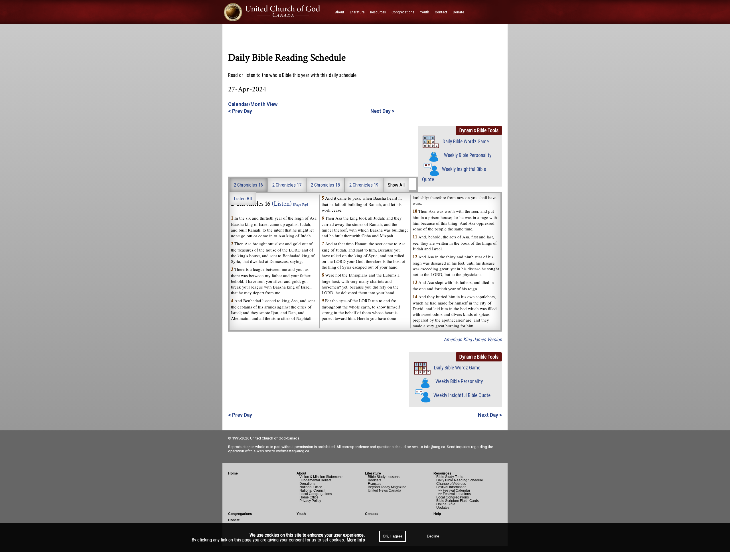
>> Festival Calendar (453, 490)
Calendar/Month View (253, 104)
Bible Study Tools (449, 477)
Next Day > (382, 111)
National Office (310, 487)
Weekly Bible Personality (467, 155)
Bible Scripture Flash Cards (457, 500)
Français (374, 483)
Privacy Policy (310, 500)
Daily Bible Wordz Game (466, 141)
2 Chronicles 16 (248, 185)
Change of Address (451, 483)
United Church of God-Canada (274, 438)
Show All (396, 185)
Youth (301, 514)
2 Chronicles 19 (363, 185)
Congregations (240, 514)
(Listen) (282, 204)
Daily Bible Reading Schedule (459, 480)
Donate (234, 520)
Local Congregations (315, 494)
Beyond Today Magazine (387, 487)
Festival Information (451, 487)
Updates (442, 507)
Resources (442, 473)
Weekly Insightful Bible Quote (461, 395)
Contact (371, 514)
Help (437, 514)
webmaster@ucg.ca (292, 451)
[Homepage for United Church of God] (277, 12)
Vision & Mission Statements (321, 477)
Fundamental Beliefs (315, 480)
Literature (373, 473)
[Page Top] (300, 204)
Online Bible (445, 504)
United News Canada (384, 490)
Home (233, 473)
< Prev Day (240, 111)
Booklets (374, 480)
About (301, 473)
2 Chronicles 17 (286, 185)
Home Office (309, 497)
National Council (312, 490)
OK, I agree (392, 536)
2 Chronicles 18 (325, 185)
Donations (307, 483)
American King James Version (473, 339)
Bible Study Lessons (384, 477)
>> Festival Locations (453, 494)
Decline (433, 536)
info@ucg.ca (434, 447)
